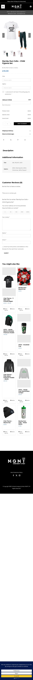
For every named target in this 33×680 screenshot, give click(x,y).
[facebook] (13, 475)
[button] (16, 130)
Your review (6, 217)
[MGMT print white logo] (17, 4)
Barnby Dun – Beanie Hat (22, 288)
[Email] (25, 140)
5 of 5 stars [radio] (27, 212)
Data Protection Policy (16, 472)
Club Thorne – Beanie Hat (8, 421)
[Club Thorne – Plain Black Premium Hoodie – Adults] (9, 365)
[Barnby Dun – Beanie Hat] (24, 276)
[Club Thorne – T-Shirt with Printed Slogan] (9, 281)
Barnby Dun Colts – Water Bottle (22, 422)
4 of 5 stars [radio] (21, 212)
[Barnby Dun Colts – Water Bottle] (24, 412)
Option (4, 84)
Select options (6, 309)
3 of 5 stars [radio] (16, 212)
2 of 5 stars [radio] (10, 212)
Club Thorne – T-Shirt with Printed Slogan (9, 300)
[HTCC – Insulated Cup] (24, 328)
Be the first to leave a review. (10, 67)
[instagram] (19, 475)
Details (13, 308)
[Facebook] (3, 140)
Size (3, 76)
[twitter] (16, 475)
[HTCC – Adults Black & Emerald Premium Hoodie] (9, 320)
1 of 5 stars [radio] (4, 212)
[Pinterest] (17, 140)
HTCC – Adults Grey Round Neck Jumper (23, 391)
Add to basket (22, 123)
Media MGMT (25, 486)
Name (4, 233)
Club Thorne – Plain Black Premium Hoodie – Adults (9, 377)
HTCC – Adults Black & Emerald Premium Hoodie (9, 331)
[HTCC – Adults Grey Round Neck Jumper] (24, 373)
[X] (10, 140)
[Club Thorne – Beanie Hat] (9, 412)
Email (4, 240)
